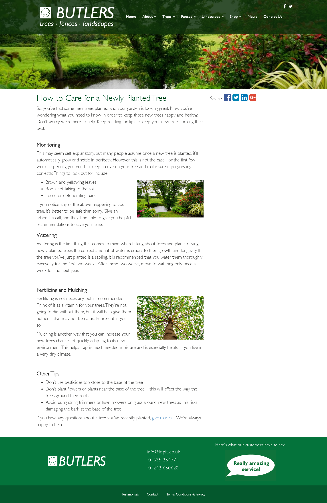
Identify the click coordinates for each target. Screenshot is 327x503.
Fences (187, 16)
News (252, 16)
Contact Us (272, 16)
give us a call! (163, 418)
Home (131, 16)
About (148, 16)
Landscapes (211, 16)
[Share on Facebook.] (227, 98)
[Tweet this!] (235, 98)
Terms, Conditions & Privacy (185, 494)
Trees (167, 16)
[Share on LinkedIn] (244, 98)
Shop (234, 16)
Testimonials (130, 494)
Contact (152, 494)
